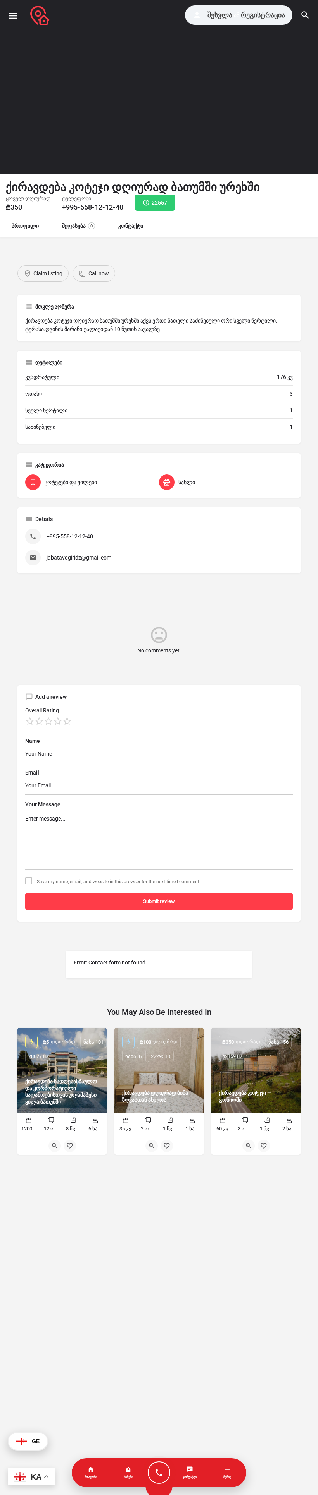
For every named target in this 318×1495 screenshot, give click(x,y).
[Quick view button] (54, 1146)
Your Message (42, 804)
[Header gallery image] (79, 87)
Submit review (159, 901)
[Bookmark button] (70, 1146)
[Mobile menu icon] (13, 15)
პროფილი (25, 226)
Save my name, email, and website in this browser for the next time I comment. (118, 881)
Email (32, 773)
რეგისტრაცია (263, 15)
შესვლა (219, 15)
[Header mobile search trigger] (305, 15)
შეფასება (77, 226)
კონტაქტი (130, 226)
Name (32, 741)
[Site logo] (41, 15)
